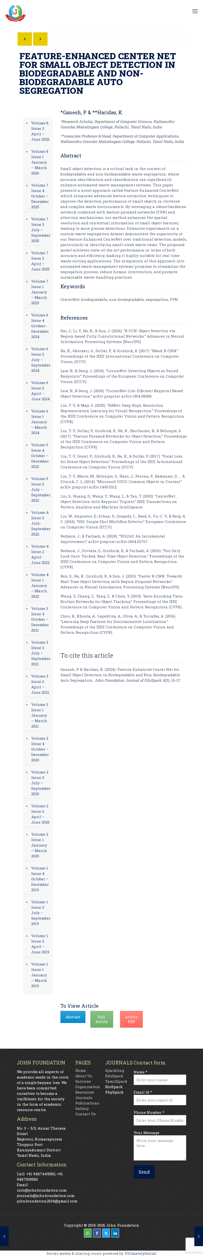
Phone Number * (149, 1112)
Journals (83, 1097)
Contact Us (85, 1113)
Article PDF (131, 1019)
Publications (87, 1103)
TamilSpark (116, 1081)
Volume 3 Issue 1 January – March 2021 (39, 715)
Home (80, 1070)
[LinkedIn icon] (115, 1233)
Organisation (87, 1086)
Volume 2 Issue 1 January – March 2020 (39, 845)
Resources (84, 1092)
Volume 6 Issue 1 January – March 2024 (39, 421)
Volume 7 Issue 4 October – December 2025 (40, 196)
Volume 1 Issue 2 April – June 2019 (40, 943)
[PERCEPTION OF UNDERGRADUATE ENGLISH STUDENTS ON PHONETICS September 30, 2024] (198, 1236)
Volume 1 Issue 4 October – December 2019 (40, 879)
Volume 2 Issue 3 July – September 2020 (41, 783)
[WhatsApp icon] (88, 1233)
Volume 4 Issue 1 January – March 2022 (40, 585)
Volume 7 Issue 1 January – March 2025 (40, 292)
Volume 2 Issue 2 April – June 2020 (40, 814)
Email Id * (143, 1092)
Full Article (102, 1019)
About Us (83, 1075)
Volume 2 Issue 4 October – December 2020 (40, 749)
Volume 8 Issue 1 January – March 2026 (40, 162)
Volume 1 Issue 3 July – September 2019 (41, 912)
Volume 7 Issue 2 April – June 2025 (40, 260)
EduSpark (114, 1075)
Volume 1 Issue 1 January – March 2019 (39, 975)
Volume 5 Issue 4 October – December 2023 (40, 455)
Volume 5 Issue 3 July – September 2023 (41, 489)
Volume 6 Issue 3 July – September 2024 (41, 359)
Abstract (73, 1017)
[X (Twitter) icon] (106, 1233)
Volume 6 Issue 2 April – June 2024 (40, 390)
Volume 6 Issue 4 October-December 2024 (40, 325)
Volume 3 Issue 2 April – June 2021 (40, 684)
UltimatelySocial (140, 1253)
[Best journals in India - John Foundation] (15, 14)
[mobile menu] (195, 11)
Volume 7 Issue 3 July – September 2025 (41, 229)
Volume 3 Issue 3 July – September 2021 (41, 653)
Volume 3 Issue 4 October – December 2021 (40, 619)
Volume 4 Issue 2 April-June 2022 (40, 554)
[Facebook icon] (97, 1233)
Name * (140, 1071)
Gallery (82, 1108)
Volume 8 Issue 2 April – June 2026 (40, 131)
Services (83, 1081)
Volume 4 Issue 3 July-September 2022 (41, 523)
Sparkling (114, 1070)
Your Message (146, 1132)
